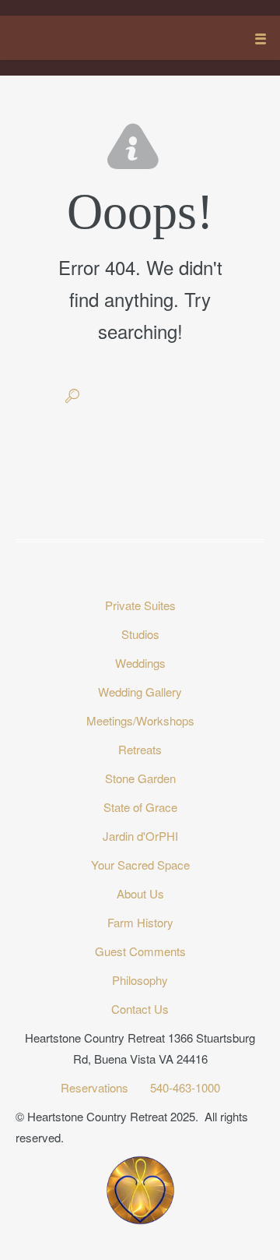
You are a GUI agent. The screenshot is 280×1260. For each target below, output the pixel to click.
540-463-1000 (185, 1087)
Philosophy (140, 980)
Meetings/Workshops (140, 720)
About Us (140, 893)
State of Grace (140, 807)
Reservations (96, 1087)
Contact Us (140, 1009)
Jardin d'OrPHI (140, 836)
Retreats (140, 749)
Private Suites (140, 605)
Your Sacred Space (140, 864)
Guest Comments (140, 951)
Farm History (140, 922)
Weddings (140, 663)
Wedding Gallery (140, 691)
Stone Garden (140, 778)
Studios (140, 634)
